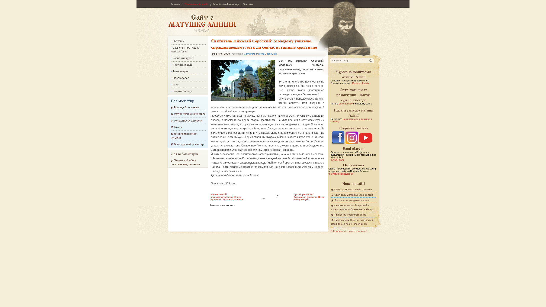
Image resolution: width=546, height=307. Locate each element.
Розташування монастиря (190, 114)
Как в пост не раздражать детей (351, 200)
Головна (175, 4)
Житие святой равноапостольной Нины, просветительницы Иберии (227, 197)
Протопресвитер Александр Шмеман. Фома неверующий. (308, 197)
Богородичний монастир (189, 144)
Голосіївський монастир (226, 4)
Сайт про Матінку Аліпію (202, 23)
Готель (178, 127)
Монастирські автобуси (188, 120)
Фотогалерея (181, 71)
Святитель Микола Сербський (260, 53)
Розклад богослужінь (186, 107)
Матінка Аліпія (360, 83)
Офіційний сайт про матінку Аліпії (349, 231)
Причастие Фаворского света (350, 214)
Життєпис (178, 41)
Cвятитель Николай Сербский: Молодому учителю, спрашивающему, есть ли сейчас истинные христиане (264, 44)
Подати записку (182, 91)
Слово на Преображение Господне (353, 189)
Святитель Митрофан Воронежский (353, 195)
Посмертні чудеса (183, 58)
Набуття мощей (182, 64)
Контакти (248, 4)
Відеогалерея (181, 78)
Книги (176, 84)
